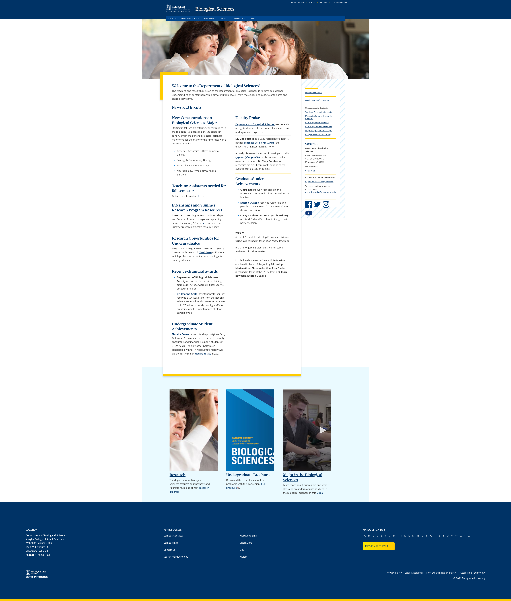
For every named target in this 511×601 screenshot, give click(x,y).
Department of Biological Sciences (255, 124)
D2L (242, 549)
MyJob (243, 556)
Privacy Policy (394, 572)
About (171, 18)
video (320, 492)
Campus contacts (173, 535)
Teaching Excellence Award (259, 142)
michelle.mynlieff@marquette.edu (320, 192)
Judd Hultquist (203, 353)
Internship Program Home (317, 122)
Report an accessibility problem (319, 181)
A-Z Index (323, 2)
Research (238, 18)
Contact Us (310, 170)
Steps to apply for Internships (318, 130)
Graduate (209, 18)
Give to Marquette (340, 2)
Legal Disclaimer (414, 572)
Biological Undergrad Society (318, 134)
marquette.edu (297, 2)
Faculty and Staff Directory (317, 100)
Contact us (169, 549)
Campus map (171, 542)
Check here (205, 252)
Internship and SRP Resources (318, 126)
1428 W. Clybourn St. (37, 547)
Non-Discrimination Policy (441, 572)
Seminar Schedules (313, 92)
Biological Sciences (214, 9)
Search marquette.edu (176, 556)
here (200, 196)
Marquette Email (249, 535)
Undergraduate (189, 18)
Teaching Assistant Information (319, 112)
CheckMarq (246, 542)
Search (312, 2)
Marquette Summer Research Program (318, 117)
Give (252, 18)
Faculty (224, 18)
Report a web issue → (378, 546)
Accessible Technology (472, 572)
